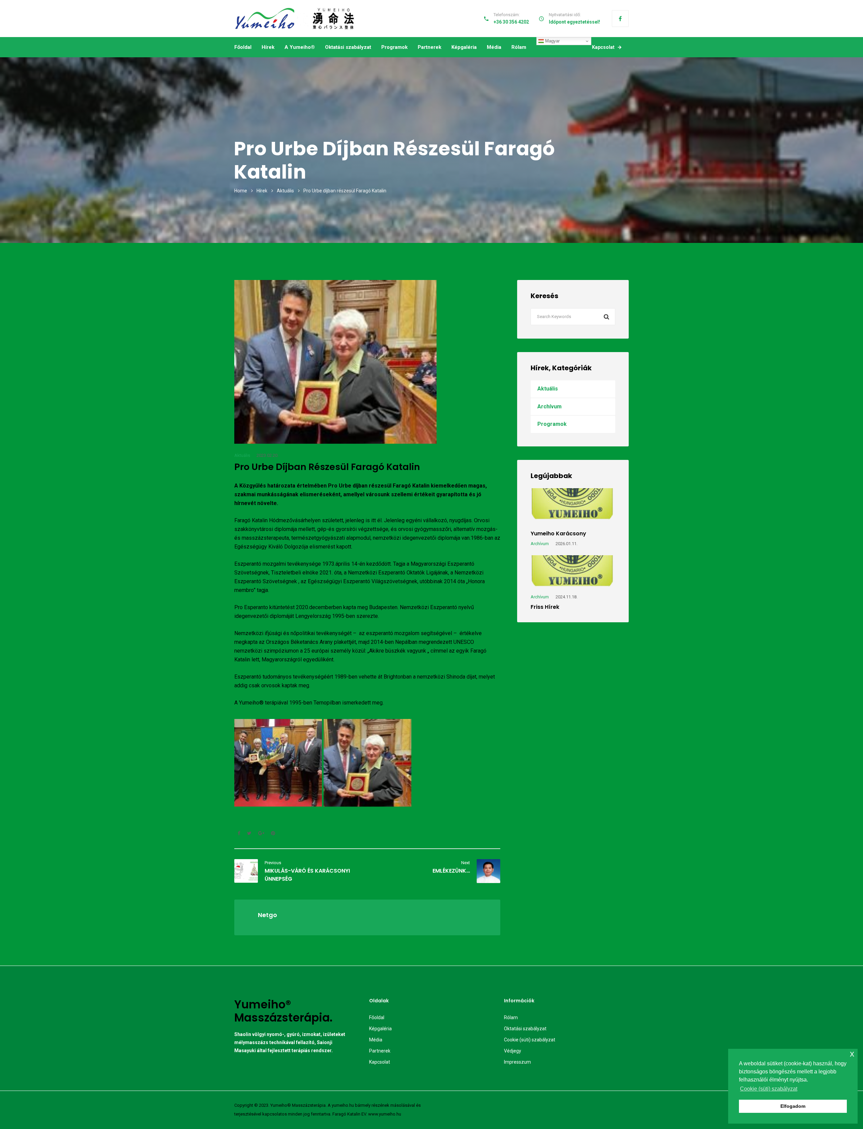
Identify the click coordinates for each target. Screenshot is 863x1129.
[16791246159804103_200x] (278, 763)
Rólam (518, 47)
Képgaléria (464, 47)
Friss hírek (545, 607)
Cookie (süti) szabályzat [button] (768, 1089)
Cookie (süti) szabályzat (529, 1039)
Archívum (549, 406)
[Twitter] (249, 833)
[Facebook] (620, 18)
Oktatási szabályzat (348, 47)
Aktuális (285, 190)
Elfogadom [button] (792, 1106)
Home (240, 190)
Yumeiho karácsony (558, 533)
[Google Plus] (261, 833)
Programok (394, 47)
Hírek (268, 47)
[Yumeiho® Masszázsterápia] (295, 18)
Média (494, 47)
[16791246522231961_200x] (367, 763)
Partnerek (429, 47)
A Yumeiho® (300, 47)
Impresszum (517, 1062)
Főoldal (242, 47)
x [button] (852, 1053)
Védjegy (512, 1051)
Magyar (552, 40)
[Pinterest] (271, 833)
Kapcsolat (603, 47)
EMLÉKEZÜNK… (451, 871)
